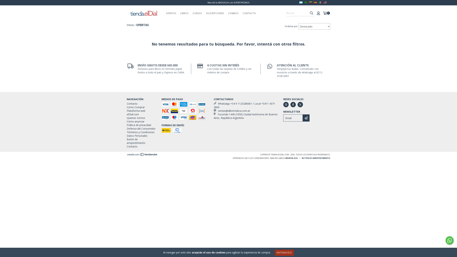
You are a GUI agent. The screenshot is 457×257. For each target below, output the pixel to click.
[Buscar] (311, 13)
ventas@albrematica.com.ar (234, 110)
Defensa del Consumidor (141, 128)
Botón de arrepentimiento (136, 141)
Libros (184, 13)
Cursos (197, 13)
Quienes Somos (136, 118)
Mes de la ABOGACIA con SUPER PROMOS (228, 2)
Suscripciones (215, 13)
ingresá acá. (291, 158)
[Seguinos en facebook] (293, 104)
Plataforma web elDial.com (136, 112)
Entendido (284, 252)
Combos (233, 13)
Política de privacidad (139, 125)
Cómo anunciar (135, 121)
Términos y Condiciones (141, 132)
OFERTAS (171, 13)
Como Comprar (136, 107)
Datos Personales (137, 135)
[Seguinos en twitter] (300, 104)
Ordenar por (291, 26)
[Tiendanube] (142, 155)
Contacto (249, 13)
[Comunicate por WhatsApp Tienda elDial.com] (449, 240)
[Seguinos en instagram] (286, 104)
